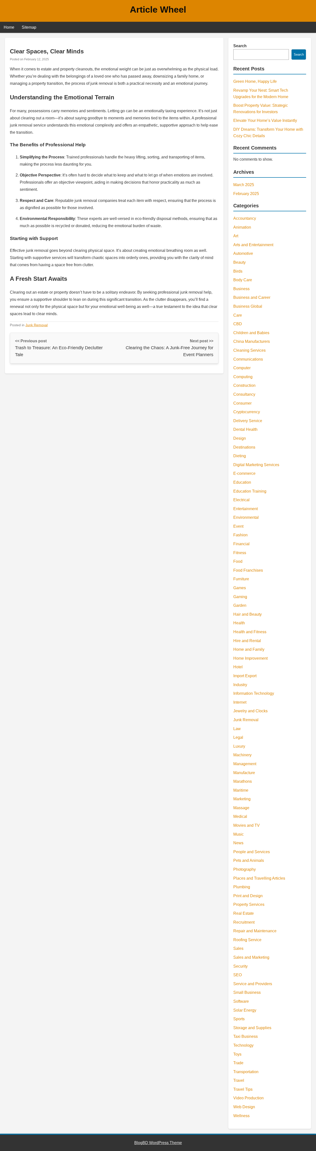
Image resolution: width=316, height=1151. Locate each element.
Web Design (244, 1107)
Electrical (241, 500)
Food (237, 561)
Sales (238, 948)
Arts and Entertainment (253, 245)
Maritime (240, 790)
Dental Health (245, 429)
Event (238, 526)
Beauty (239, 262)
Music (238, 834)
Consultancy (244, 394)
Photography (244, 869)
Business (241, 289)
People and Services (251, 852)
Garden (239, 605)
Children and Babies (251, 333)
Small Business (247, 992)
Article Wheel (158, 9)
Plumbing (241, 887)
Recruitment (244, 922)
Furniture (241, 579)
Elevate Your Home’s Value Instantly (265, 120)
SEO (237, 975)
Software (241, 1001)
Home (9, 27)
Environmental (246, 517)
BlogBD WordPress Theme (158, 1143)
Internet (239, 702)
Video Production (248, 1098)
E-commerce (244, 473)
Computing (243, 377)
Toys (237, 1054)
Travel (238, 1080)
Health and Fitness (249, 632)
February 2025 (246, 194)
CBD (237, 324)
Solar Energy (244, 1010)
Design (239, 438)
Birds (237, 271)
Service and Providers (252, 984)
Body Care (242, 280)
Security (240, 966)
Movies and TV (246, 825)
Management (244, 764)
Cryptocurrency (246, 412)
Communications (248, 359)
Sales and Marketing (251, 957)
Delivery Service (247, 421)
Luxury (239, 746)
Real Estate (243, 913)
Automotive (243, 253)
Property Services (248, 904)
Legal (238, 737)
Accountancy (244, 218)
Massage (241, 808)
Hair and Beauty (247, 614)
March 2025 (243, 185)
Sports (239, 1019)
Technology (243, 1045)
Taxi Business (245, 1036)
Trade (238, 1063)
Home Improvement (250, 658)
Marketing (242, 799)
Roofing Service (247, 940)
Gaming (240, 597)
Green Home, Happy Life (255, 81)
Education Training (249, 491)
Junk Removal (36, 325)
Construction (244, 385)
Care (237, 315)
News (238, 843)
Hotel (238, 667)
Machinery (242, 755)
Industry (240, 685)
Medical (240, 816)
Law (237, 729)
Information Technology (253, 693)
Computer (242, 368)
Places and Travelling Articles (259, 878)
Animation (242, 227)
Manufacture (244, 773)
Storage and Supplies (252, 1028)
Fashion (240, 535)
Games (239, 588)
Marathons (242, 781)
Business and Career (251, 297)
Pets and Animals (248, 860)
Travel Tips (243, 1089)
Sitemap (29, 27)
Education (242, 482)
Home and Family (248, 649)
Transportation (245, 1072)
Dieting (239, 456)
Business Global (247, 306)
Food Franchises (248, 570)
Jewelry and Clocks (250, 711)
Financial (241, 544)
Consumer (242, 403)
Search (240, 46)
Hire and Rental (247, 641)
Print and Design (248, 896)
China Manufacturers (251, 341)
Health (239, 623)
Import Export (245, 676)
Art (235, 236)
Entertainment (245, 509)
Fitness (239, 553)
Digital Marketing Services (256, 465)
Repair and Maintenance (254, 931)
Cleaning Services (249, 350)
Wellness (241, 1116)
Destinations (244, 447)
